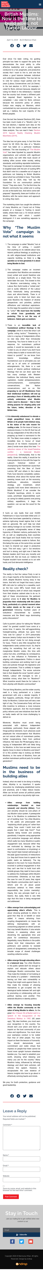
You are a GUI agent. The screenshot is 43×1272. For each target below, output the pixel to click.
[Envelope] (30, 1241)
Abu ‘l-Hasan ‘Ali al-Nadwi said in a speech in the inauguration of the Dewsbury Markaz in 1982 (23, 1016)
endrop (29, 1259)
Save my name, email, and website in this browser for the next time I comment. (19, 1189)
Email (6, 1166)
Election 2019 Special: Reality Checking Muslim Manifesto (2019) (21, 133)
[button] (40, 4)
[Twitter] (21, 1241)
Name (6, 1155)
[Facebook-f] (12, 1241)
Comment (7, 1125)
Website (6, 1176)
